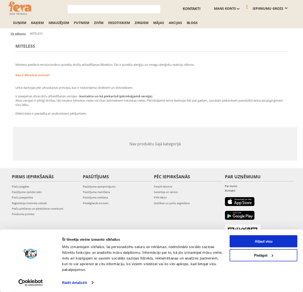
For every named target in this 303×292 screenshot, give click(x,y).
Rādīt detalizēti (74, 283)
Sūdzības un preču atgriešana (172, 203)
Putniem (81, 22)
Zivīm (98, 22)
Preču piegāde (20, 186)
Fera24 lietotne (163, 186)
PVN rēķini (160, 197)
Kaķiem (37, 22)
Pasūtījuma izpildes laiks (27, 192)
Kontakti (192, 8)
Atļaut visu (263, 241)
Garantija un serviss (166, 192)
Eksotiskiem (119, 22)
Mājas (158, 22)
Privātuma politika (23, 214)
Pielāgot (260, 255)
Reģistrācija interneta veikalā (29, 203)
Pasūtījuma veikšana (95, 197)
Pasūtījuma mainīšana (96, 192)
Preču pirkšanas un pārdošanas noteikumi (37, 208)
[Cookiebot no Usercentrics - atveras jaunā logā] (30, 282)
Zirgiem (141, 22)
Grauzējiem (59, 22)
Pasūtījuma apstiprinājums (99, 186)
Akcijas (175, 22)
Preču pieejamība (22, 197)
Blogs (192, 22)
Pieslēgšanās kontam (95, 203)
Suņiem (19, 22)
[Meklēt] (157, 8)
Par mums (231, 186)
